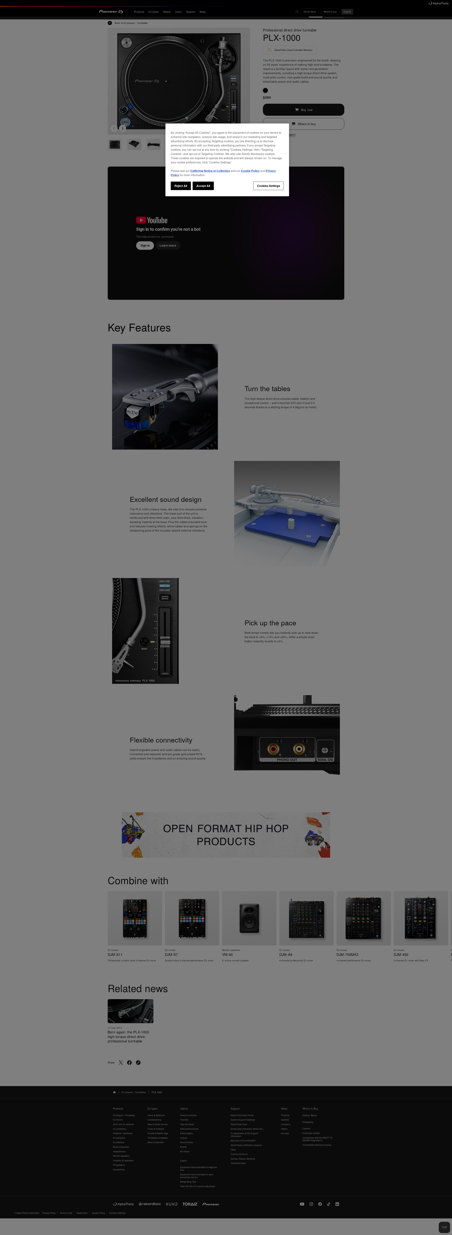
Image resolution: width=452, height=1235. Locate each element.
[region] (227, 159)
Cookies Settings (268, 186)
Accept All (203, 186)
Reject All (180, 186)
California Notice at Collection (210, 171)
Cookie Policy (250, 171)
